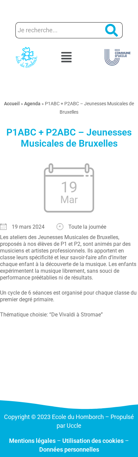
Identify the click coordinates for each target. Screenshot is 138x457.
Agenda (32, 103)
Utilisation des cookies (93, 440)
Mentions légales (32, 440)
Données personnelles (69, 449)
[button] (69, 57)
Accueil (12, 103)
